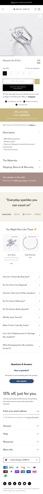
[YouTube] (24, 483)
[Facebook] (4, 483)
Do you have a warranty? (14, 301)
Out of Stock (18, 81)
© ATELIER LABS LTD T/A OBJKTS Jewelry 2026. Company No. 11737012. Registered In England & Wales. (21, 489)
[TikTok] (14, 483)
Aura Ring (11, 255)
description (9, 132)
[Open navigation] (3, 9)
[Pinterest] (19, 483)
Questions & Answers (21, 364)
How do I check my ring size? (16, 276)
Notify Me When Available (18, 87)
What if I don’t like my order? (16, 325)
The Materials (10, 160)
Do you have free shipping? (15, 285)
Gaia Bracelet (30, 255)
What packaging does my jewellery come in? (18, 347)
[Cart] (39, 9)
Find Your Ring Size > (33, 68)
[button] (37, 81)
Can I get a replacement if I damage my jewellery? (19, 335)
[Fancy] (29, 483)
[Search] (35, 9)
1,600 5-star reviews (20, 181)
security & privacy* (32, 417)
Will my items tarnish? (12, 317)
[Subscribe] (37, 411)
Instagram (31, 97)
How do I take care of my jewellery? (19, 293)
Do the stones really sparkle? (16, 309)
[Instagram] (9, 483)
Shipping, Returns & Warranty (18, 167)
